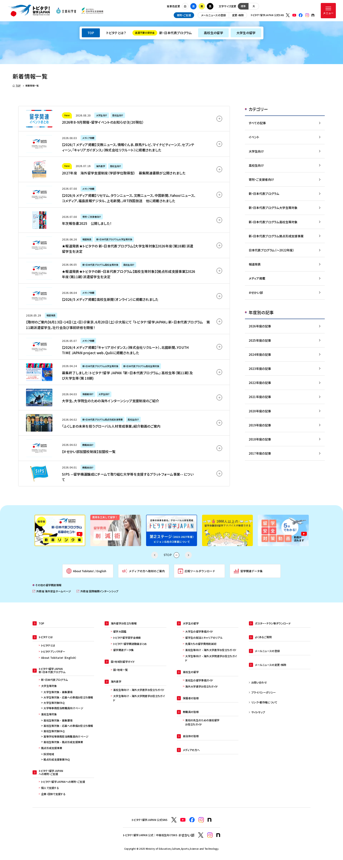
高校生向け (256, 165)
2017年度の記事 (260, 453)
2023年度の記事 (260, 368)
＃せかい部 (256, 292)
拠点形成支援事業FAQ (56, 759)
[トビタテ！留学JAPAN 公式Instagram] (307, 15)
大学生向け (256, 151)
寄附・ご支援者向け (261, 179)
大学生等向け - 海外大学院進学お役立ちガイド (139, 698)
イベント (254, 137)
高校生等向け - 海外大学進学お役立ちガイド (138, 690)
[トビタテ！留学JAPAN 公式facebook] (301, 15)
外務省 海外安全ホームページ (52, 591)
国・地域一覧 (120, 670)
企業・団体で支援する (53, 794)
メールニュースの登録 (213, 15)
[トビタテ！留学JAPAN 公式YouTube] (294, 15)
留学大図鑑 (119, 631)
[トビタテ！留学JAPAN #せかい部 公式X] (200, 835)
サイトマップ (258, 712)
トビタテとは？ (116, 32)
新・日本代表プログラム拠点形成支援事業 (276, 236)
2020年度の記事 (260, 411)
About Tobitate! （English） (58, 658)
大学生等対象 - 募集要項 (57, 692)
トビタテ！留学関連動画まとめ (130, 644)
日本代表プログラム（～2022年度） (271, 250)
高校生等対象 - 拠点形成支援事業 (63, 742)
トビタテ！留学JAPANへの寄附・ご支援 (63, 782)
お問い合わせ (259, 682)
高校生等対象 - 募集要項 (57, 720)
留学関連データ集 (123, 650)
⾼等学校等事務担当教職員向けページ (65, 736)
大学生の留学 (246, 32)
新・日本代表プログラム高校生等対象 (273, 222)
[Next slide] (188, 555)
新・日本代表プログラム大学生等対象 (273, 207)
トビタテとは (48, 645)
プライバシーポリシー (263, 692)
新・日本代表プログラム (163, 32)
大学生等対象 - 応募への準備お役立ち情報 (68, 697)
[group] (45, 530)
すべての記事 (257, 123)
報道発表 (255, 264)
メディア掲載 (257, 278)
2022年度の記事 (260, 382)
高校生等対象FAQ (54, 731)
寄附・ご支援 (184, 15)
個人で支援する (50, 788)
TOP (91, 32)
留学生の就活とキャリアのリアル (204, 638)
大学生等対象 (49, 686)
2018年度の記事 (260, 439)
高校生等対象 (49, 714)
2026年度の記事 (260, 326)
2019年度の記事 (260, 425)
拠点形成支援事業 (51, 748)
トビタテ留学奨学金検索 (127, 638)
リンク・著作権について (264, 702)
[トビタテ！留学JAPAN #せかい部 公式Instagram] (210, 835)
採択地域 (48, 754)
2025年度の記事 (260, 340)
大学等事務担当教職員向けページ (63, 708)
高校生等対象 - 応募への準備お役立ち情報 (68, 726)
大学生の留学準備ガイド (199, 631)
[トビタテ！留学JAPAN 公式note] (313, 15)
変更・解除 (238, 15)
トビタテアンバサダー (53, 651)
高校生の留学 (213, 32)
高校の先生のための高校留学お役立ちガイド (202, 722)
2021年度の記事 (260, 396)
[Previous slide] (154, 555)
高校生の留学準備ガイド (199, 680)
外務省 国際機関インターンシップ (97, 591)
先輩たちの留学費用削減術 (200, 644)
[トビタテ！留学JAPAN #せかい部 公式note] (218, 835)
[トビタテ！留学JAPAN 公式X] (288, 15)
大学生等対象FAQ (54, 703)
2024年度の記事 (260, 354)
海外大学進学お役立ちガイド (201, 686)
